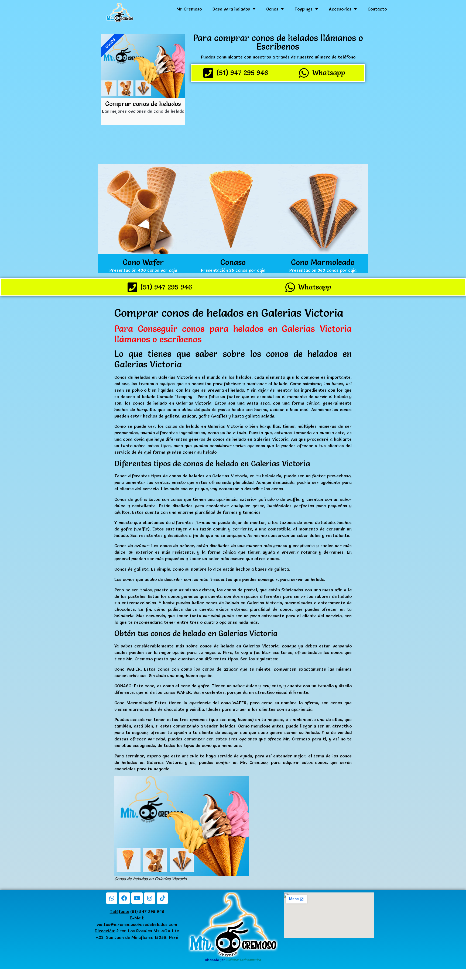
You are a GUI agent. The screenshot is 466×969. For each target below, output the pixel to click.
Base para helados (231, 9)
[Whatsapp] (111, 898)
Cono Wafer (143, 262)
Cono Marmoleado (323, 262)
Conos (272, 9)
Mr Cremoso (189, 9)
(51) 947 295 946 (137, 911)
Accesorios (340, 9)
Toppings (303, 9)
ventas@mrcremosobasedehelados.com (137, 924)
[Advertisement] (278, 123)
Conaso (233, 262)
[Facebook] (124, 898)
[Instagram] (149, 898)
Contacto (377, 9)
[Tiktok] (162, 898)
